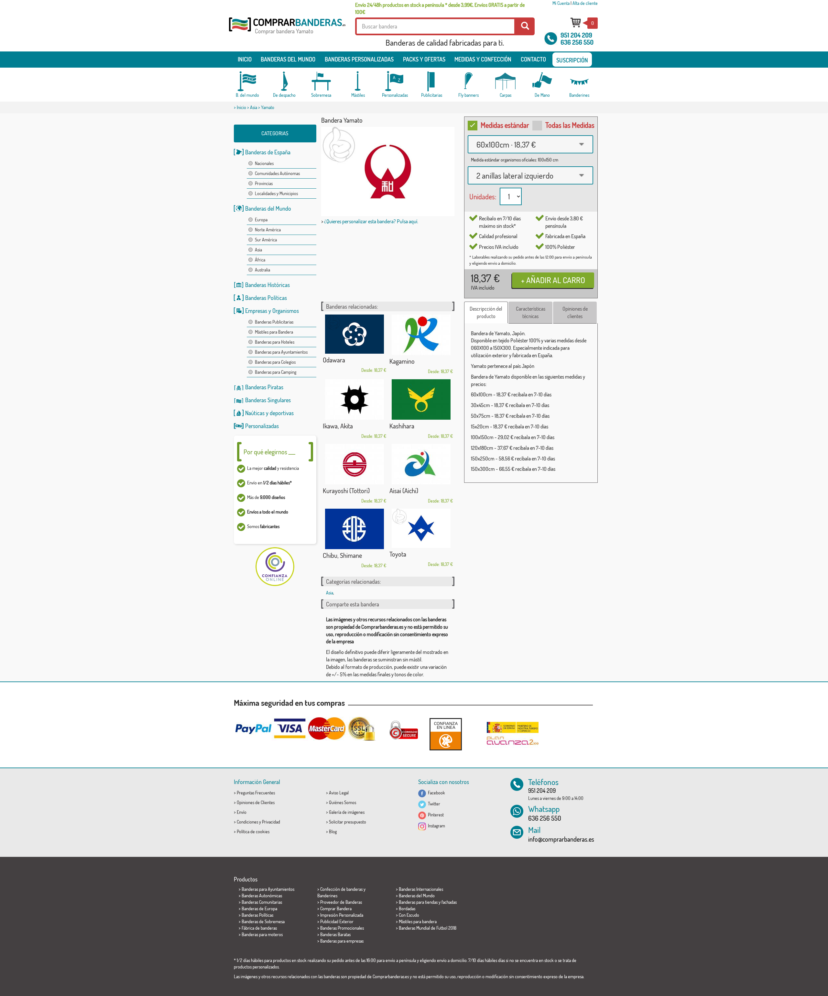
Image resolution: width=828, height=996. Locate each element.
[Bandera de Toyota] (421, 528)
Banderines (327, 895)
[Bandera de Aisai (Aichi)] (421, 464)
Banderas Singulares (268, 400)
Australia (262, 269)
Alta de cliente (585, 3)
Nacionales (264, 163)
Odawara (334, 360)
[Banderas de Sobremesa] (321, 81)
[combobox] (530, 144)
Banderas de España (267, 152)
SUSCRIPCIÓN (572, 60)
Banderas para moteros (262, 934)
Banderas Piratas (264, 387)
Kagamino (402, 361)
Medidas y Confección (482, 59)
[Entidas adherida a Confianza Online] (446, 734)
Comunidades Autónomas (277, 173)
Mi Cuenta (561, 3)
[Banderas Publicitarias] (432, 81)
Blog (333, 831)
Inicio (245, 59)
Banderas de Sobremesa (263, 921)
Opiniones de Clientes (256, 802)
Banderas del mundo (288, 59)
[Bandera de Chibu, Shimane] (354, 529)
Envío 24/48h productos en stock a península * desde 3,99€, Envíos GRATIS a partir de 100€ (440, 8)
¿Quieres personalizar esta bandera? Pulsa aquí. (371, 221)
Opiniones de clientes (575, 312)
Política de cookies (253, 831)
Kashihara (401, 426)
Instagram (435, 825)
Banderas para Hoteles (274, 342)
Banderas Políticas (266, 297)
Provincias (264, 183)
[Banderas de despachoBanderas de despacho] (284, 81)
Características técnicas (530, 312)
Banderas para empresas (342, 941)
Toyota (397, 554)
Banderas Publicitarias (274, 322)
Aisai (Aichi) (403, 490)
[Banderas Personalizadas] (395, 81)
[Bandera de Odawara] (354, 334)
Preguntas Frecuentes (256, 792)
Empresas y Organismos (272, 310)
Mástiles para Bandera (274, 332)
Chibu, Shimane (342, 555)
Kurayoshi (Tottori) (346, 490)
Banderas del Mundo (268, 208)
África (260, 259)
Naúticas (255, 412)
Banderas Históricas (267, 284)
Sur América (266, 239)
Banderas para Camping (275, 372)
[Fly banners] (468, 81)
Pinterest (435, 814)
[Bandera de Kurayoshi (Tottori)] (354, 464)
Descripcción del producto (486, 312)
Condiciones (247, 821)
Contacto (533, 59)
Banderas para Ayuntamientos (281, 352)
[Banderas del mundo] (247, 81)
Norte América (268, 229)
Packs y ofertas (424, 59)
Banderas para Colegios (275, 362)
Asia (253, 107)
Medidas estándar (505, 124)
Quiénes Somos (342, 802)
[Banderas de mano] (542, 81)
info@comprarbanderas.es (561, 839)
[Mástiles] (358, 81)
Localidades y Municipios (276, 193)
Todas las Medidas (569, 124)
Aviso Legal (339, 792)
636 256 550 (577, 42)
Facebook (435, 792)
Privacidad (271, 821)
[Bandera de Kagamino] (421, 335)
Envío (241, 812)
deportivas (282, 412)
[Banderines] (579, 81)
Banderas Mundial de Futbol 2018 (427, 928)
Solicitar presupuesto (347, 821)
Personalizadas (262, 425)
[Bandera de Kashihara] (421, 399)
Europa (261, 219)
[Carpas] (505, 81)
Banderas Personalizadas (359, 59)
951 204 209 (576, 35)
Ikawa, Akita (338, 426)
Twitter (433, 803)
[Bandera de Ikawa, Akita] (354, 399)
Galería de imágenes (347, 812)
